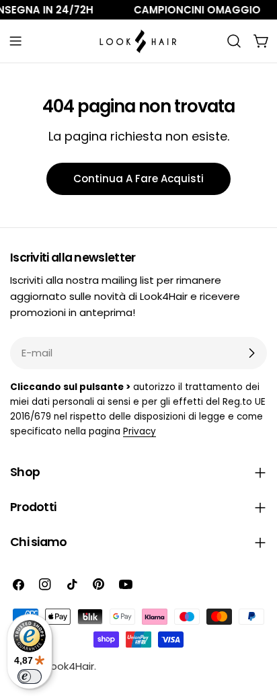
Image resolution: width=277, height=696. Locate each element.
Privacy (139, 431)
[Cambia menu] (15, 41)
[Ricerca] (234, 41)
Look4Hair (70, 666)
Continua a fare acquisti (138, 178)
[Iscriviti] (251, 353)
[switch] (29, 676)
